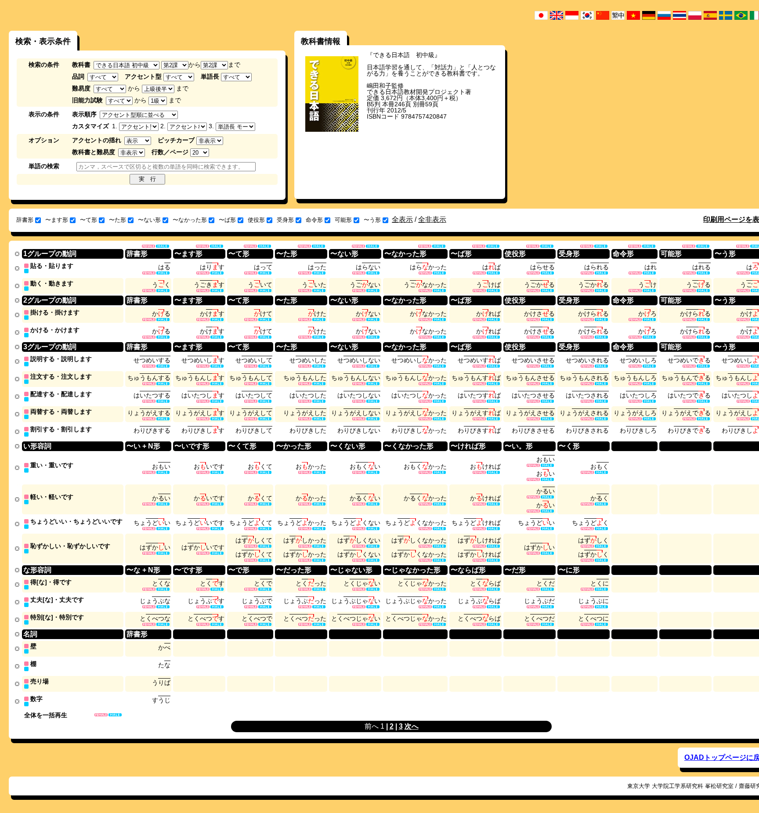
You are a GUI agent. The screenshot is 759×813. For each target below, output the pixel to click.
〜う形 (372, 220)
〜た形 (117, 220)
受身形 (285, 220)
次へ (412, 726)
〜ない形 (149, 220)
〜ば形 (227, 220)
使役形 (256, 220)
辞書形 (24, 220)
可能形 (343, 220)
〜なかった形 (190, 220)
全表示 (402, 219)
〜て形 (88, 220)
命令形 (314, 220)
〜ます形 (56, 220)
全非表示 (432, 219)
